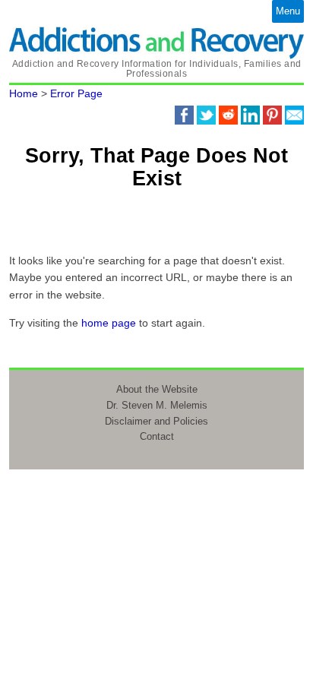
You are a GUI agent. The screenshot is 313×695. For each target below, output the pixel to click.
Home (23, 93)
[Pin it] (272, 114)
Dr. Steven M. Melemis (156, 405)
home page (108, 323)
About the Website (157, 389)
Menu (288, 11)
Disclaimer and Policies (156, 421)
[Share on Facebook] (184, 114)
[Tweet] (206, 114)
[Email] (294, 114)
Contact (157, 436)
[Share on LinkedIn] (250, 114)
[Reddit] (228, 114)
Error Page (76, 93)
